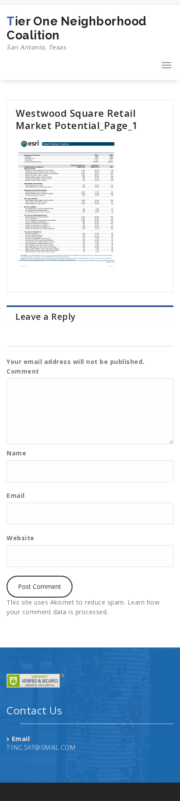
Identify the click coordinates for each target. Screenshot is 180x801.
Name (16, 453)
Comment (23, 371)
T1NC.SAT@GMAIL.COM (41, 747)
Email (16, 495)
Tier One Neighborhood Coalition (77, 32)
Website (21, 538)
